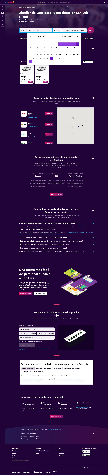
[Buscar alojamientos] (2, 9)
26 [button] (37, 58)
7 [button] (44, 47)
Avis (83, 226)
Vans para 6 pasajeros (72, 232)
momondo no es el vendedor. (28, 433)
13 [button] (41, 51)
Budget (80, 226)
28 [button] (44, 58)
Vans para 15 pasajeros (59, 234)
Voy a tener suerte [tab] (38, 371)
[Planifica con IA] (2, 16)
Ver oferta (30, 81)
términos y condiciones (43, 348)
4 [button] (70, 44)
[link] (49, 113)
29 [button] (48, 58)
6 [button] (77, 44)
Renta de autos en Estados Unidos (35, 6)
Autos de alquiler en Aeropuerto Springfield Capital (69, 379)
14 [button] (44, 51)
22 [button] (48, 54)
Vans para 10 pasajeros (46, 234)
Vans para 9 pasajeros (34, 234)
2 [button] (51, 44)
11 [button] (70, 47)
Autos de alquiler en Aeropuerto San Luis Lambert (33, 379)
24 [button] (30, 58)
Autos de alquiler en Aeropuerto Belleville (31, 381)
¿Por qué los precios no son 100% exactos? (32, 439)
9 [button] (51, 47)
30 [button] (51, 58)
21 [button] (44, 54)
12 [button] (37, 51)
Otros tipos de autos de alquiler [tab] (72, 368)
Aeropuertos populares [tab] (27, 368)
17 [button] (30, 54)
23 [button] (51, 54)
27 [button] (41, 58)
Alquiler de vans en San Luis (71, 6)
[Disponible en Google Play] (86, 451)
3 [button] (30, 47)
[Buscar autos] (2, 12)
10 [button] (30, 51)
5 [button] (37, 47)
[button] (2, 2)
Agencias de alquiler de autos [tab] (43, 368)
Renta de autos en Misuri (48, 6)
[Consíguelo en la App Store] (86, 455)
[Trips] (2, 20)
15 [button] (48, 51)
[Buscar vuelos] (2, 6)
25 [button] (34, 58)
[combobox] (26, 26)
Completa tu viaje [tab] (26, 371)
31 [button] (30, 61)
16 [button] (51, 51)
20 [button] (41, 54)
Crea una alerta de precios (82, 407)
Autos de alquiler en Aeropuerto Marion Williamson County (71, 381)
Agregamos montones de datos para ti (31, 436)
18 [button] (34, 54)
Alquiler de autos (22, 6)
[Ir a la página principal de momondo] (10, 2)
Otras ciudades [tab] (57, 368)
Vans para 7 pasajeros (84, 232)
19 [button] (37, 54)
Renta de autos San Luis (59, 6)
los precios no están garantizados (54, 429)
